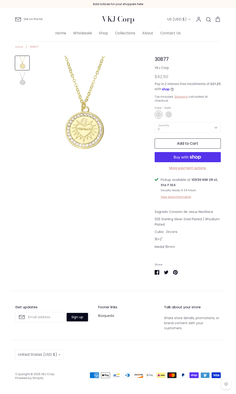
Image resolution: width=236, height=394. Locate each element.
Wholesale (82, 33)
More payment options (187, 168)
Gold (158, 114)
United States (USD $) (37, 354)
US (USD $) (177, 19)
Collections (125, 33)
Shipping (181, 97)
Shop (103, 33)
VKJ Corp (118, 19)
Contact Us (170, 33)
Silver (169, 114)
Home (60, 33)
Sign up (77, 317)
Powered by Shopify (29, 378)
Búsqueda (106, 315)
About (147, 33)
